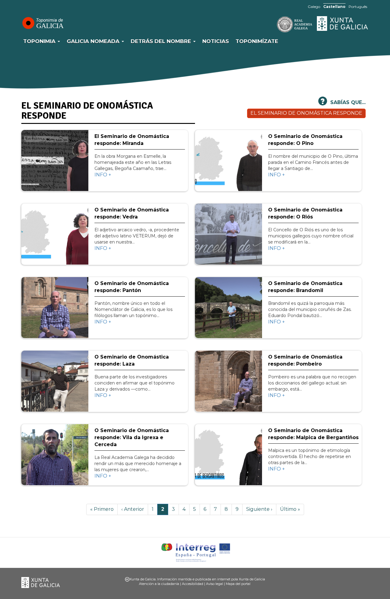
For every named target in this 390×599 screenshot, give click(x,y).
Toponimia (40, 41)
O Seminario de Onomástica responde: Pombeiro (305, 360)
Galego (314, 6)
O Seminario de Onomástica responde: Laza (131, 360)
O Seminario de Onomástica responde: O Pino (305, 139)
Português (358, 6)
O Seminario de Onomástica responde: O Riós (305, 213)
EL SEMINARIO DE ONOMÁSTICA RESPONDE (306, 113)
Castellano (334, 6)
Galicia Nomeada (94, 41)
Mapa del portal (238, 584)
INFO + (102, 175)
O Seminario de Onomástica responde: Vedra (131, 213)
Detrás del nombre (162, 41)
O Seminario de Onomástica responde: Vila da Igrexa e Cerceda (131, 437)
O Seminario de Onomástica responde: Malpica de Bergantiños (313, 434)
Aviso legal (214, 584)
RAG (276, 24)
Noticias (215, 41)
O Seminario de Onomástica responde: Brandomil (305, 286)
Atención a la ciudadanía (159, 584)
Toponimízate (257, 41)
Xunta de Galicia (343, 23)
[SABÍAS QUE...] (322, 103)
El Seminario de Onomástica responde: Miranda (131, 139)
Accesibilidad (192, 584)
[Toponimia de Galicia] (42, 23)
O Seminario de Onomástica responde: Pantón (131, 286)
